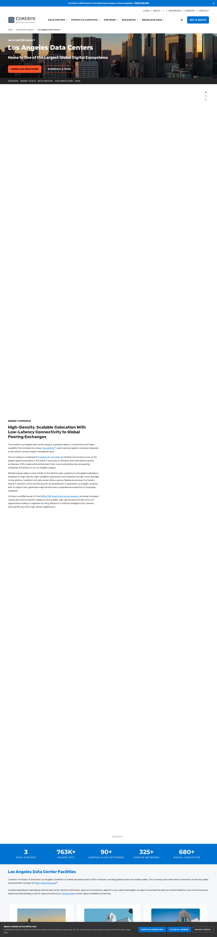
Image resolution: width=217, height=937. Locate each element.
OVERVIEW (13, 81)
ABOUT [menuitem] (157, 11)
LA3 (61, 457)
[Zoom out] (206, 96)
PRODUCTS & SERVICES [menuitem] (84, 20)
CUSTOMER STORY (64, 81)
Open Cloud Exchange (45, 883)
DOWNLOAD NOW (141, 3)
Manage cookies (203, 929)
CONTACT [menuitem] (204, 11)
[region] (160, 464)
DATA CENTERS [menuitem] (56, 20)
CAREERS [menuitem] (190, 11)
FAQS (77, 81)
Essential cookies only (152, 929)
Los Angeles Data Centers (49, 30)
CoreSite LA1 (44, 457)
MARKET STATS (28, 81)
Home (10, 30)
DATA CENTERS (45, 81)
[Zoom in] (206, 92)
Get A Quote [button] (198, 19)
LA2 (53, 457)
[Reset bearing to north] (206, 99)
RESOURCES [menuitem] (129, 20)
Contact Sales (68, 893)
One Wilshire (49, 448)
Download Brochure (25, 69)
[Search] (182, 20)
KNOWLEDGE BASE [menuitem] (152, 20)
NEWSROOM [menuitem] (175, 11)
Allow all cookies (179, 929)
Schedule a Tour (59, 69)
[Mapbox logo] (117, 836)
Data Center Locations (25, 30)
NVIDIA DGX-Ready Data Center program (59, 496)
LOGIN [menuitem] (146, 11)
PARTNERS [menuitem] (110, 20)
